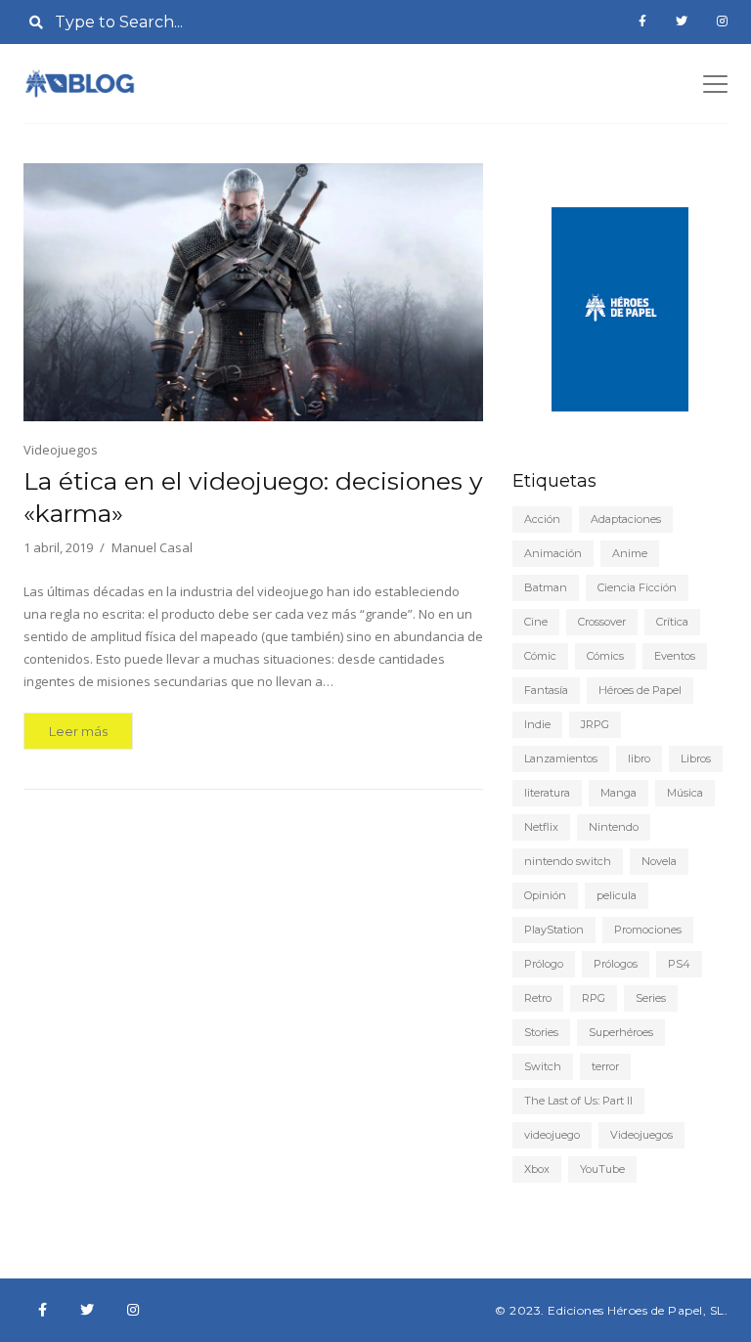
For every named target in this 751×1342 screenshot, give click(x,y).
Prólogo (543, 964)
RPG (593, 998)
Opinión (545, 895)
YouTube (602, 1169)
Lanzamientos (560, 758)
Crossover (602, 621)
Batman (545, 587)
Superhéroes (621, 1032)
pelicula (616, 895)
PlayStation (554, 929)
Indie (537, 724)
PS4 (679, 964)
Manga (618, 793)
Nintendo (614, 827)
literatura (547, 793)
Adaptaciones (626, 519)
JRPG (595, 724)
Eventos (674, 656)
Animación (553, 553)
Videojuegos (60, 449)
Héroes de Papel (640, 690)
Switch (542, 1066)
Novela (659, 861)
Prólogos (616, 964)
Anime (629, 553)
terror (605, 1066)
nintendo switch (567, 861)
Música (685, 793)
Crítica (672, 621)
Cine (536, 621)
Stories (541, 1032)
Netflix (541, 827)
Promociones (648, 929)
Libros (696, 758)
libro (639, 758)
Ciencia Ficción (637, 587)
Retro (538, 998)
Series (651, 998)
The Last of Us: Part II (578, 1100)
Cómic (540, 656)
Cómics (605, 656)
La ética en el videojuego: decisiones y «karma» (253, 497)
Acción (542, 519)
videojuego (552, 1135)
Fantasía (546, 690)
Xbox (537, 1169)
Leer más (78, 731)
